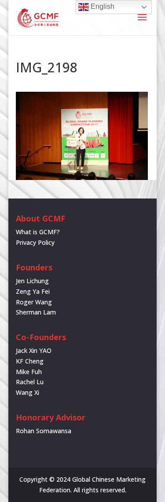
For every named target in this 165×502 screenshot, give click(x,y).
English (101, 6)
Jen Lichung (32, 281)
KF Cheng (30, 361)
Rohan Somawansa (43, 431)
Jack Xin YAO (33, 350)
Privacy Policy (35, 242)
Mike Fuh (29, 371)
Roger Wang (34, 302)
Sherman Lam (36, 312)
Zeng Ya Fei (33, 291)
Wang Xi (27, 392)
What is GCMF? (38, 232)
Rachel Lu (30, 382)
